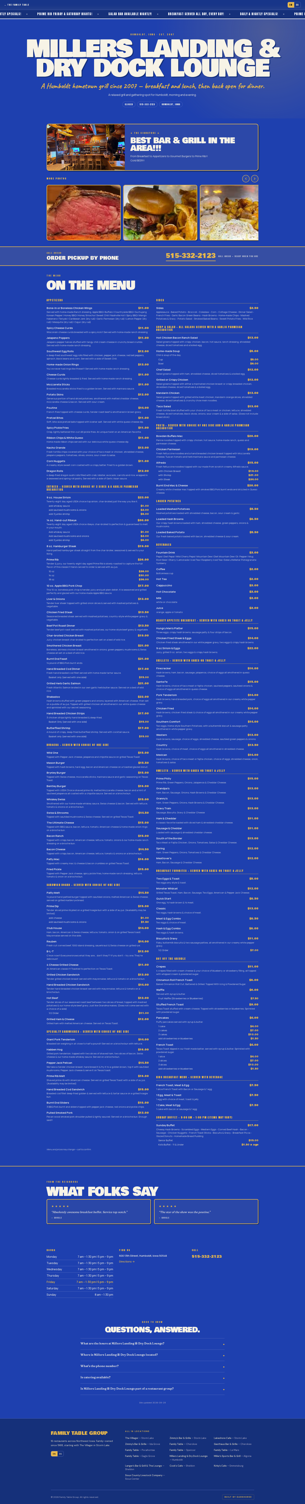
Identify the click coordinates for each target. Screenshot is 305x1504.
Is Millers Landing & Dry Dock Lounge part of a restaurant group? (127, 1388)
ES (297, 4)
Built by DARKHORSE (238, 1497)
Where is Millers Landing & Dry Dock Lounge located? (119, 1354)
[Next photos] (254, 178)
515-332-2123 (147, 104)
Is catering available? (95, 1377)
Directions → (127, 1261)
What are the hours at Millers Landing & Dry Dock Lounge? (122, 1343)
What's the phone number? (99, 1366)
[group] (152, 213)
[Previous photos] (246, 178)
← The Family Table (16, 4)
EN (290, 4)
